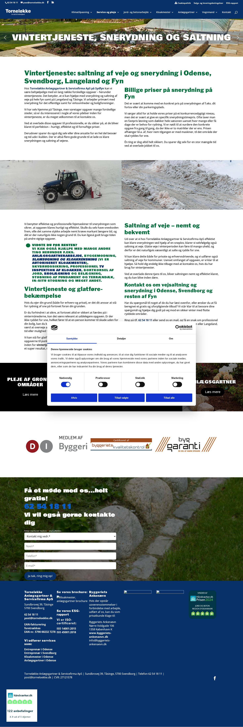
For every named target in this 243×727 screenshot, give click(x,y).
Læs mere (30, 394)
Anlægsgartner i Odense (40, 660)
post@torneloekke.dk (38, 618)
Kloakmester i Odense (38, 657)
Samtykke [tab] (72, 338)
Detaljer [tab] (121, 338)
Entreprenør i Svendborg (40, 653)
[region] (121, 444)
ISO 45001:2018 (66, 632)
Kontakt (226, 12)
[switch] (103, 384)
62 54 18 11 (12, 2)
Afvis (74, 397)
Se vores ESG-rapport (68, 612)
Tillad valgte (121, 397)
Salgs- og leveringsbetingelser (208, 3)
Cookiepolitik (184, 3)
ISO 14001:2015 (66, 628)
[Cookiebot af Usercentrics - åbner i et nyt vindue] (177, 327)
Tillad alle (169, 397)
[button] (5, 37)
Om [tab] (171, 338)
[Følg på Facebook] (215, 678)
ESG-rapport (232, 3)
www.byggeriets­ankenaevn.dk (100, 634)
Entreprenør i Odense (38, 649)
